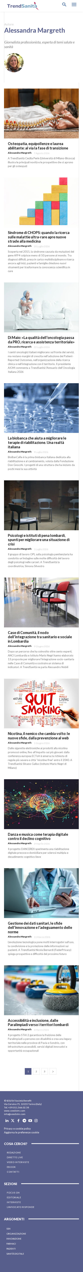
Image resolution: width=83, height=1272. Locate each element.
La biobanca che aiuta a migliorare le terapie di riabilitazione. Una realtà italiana (37, 442)
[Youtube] (30, 1121)
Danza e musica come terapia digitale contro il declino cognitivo (38, 836)
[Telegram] (24, 1121)
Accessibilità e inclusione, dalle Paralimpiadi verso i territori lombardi (38, 1022)
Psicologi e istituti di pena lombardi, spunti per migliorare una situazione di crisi (39, 539)
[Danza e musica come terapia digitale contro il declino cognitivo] (41, 804)
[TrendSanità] (22, 6)
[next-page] (53, 1071)
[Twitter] (13, 1121)
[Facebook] (19, 1121)
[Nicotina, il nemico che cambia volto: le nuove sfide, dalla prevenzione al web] (41, 704)
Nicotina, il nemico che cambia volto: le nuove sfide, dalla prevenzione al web (39, 735)
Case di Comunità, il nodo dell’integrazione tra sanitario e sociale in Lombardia (40, 636)
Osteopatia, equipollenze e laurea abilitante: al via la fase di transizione (38, 145)
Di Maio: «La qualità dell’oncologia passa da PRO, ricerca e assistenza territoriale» (41, 339)
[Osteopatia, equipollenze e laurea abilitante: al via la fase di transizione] (41, 113)
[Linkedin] (7, 1121)
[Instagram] (36, 1121)
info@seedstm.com (14, 1114)
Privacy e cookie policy (17, 1128)
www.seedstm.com (14, 1110)
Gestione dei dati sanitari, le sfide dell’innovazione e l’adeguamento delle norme (40, 927)
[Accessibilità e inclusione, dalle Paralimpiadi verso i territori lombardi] (41, 990)
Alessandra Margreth (19, 152)
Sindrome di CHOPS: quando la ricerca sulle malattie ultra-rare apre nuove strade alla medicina (39, 236)
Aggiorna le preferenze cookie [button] (21, 1132)
